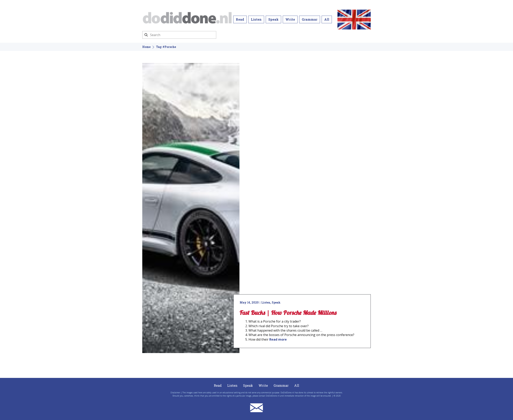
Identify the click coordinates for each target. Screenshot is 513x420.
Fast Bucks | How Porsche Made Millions (288, 312)
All (326, 19)
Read (240, 19)
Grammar (309, 19)
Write (290, 19)
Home (146, 47)
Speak (273, 19)
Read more (278, 339)
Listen (256, 19)
